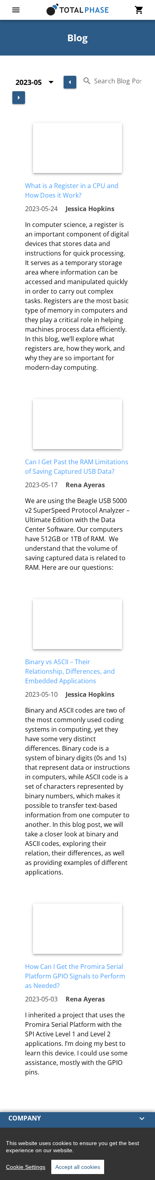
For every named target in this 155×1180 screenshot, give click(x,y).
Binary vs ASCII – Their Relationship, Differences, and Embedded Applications (70, 671)
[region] (77, 1154)
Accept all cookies (77, 1167)
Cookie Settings (25, 1167)
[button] (77, 1118)
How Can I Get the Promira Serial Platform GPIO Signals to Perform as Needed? (75, 976)
